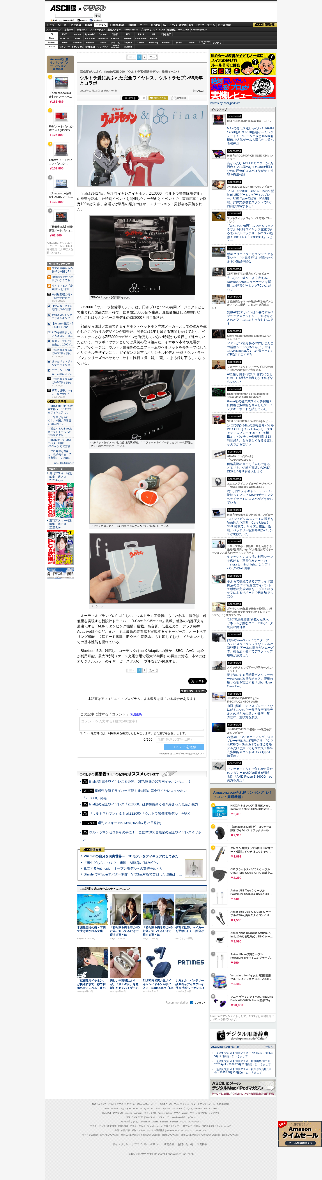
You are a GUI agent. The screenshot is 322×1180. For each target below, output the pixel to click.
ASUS (141, 34)
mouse (77, 34)
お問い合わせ (185, 1144)
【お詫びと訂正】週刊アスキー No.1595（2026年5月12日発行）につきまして (243, 1054)
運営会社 (169, 1144)
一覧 (143, 98)
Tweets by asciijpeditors (225, 103)
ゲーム (211, 24)
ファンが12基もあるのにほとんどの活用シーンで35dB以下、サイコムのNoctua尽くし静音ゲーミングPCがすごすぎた (250, 348)
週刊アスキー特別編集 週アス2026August (60, 477)
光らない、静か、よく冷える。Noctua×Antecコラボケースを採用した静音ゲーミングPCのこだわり (249, 283)
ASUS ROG (90, 38)
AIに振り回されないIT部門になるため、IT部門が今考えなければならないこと (250, 378)
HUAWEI (128, 38)
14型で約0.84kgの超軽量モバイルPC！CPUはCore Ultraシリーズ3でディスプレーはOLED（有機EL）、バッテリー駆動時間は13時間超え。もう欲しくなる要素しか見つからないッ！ (250, 435)
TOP (94, 1104)
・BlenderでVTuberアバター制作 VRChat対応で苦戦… (60, 443)
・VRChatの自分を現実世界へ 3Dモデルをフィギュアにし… (60, 409)
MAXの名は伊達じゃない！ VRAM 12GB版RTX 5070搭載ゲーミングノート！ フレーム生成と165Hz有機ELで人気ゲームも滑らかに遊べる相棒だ (250, 136)
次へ (152, 57)
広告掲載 (202, 1144)
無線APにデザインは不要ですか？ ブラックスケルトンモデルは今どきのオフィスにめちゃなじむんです (252, 317)
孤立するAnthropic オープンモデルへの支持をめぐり (123, 868)
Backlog (153, 42)
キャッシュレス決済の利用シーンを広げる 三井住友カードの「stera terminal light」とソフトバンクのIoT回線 (250, 562)
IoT (66, 24)
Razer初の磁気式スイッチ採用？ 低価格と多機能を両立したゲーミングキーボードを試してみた (251, 405)
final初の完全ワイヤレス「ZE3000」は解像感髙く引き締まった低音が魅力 (143, 804)
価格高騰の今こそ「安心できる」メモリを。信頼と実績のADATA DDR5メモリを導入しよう (250, 467)
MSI (128, 34)
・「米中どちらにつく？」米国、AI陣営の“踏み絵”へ (59, 420)
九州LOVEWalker (189, 1135)
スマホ (183, 24)
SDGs (162, 29)
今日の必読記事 (122, 1130)
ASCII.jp (63, 8)
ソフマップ (102, 47)
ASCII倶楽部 (265, 25)
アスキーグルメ (98, 29)
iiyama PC (149, 1108)
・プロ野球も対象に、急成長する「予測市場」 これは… (59, 454)
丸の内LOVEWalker (210, 1135)
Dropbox (128, 42)
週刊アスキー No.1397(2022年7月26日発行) (129, 823)
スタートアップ (196, 25)
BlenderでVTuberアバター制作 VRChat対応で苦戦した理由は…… (133, 874)
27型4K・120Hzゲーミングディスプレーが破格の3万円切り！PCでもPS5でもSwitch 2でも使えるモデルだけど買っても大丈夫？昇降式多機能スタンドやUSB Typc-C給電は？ (250, 746)
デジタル (92, 8)
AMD (77, 38)
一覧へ (269, 1046)
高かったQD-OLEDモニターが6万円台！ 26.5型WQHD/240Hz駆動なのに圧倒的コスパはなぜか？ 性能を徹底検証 (250, 168)
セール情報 (224, 24)
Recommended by (177, 1002)
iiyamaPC (90, 34)
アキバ (173, 24)
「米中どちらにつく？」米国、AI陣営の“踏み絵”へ (121, 863)
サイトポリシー (122, 1144)
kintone (90, 42)
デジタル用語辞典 (156, 1130)
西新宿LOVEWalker (150, 1135)
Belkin (153, 38)
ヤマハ (179, 42)
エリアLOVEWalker (109, 1135)
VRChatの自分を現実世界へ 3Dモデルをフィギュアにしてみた (131, 856)
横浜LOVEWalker (129, 1135)
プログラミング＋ (172, 1126)
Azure (103, 42)
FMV (64, 34)
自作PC (155, 24)
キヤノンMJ (77, 47)
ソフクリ (217, 42)
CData (141, 42)
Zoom (192, 42)
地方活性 (171, 29)
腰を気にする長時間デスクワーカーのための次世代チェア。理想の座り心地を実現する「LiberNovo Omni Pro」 (250, 680)
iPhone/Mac (117, 24)
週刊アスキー (114, 29)
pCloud (128, 47)
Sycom (102, 34)
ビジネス (76, 24)
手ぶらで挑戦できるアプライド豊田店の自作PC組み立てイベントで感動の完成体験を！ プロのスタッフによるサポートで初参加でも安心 (250, 588)
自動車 (132, 24)
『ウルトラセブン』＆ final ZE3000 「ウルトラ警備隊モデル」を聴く (140, 813)
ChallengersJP (199, 29)
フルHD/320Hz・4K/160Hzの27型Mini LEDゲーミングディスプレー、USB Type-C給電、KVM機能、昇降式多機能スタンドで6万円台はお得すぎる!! (250, 198)
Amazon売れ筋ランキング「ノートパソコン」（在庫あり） (59, 64)
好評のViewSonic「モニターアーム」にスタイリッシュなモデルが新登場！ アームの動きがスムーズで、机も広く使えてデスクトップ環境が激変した (250, 647)
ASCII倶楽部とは (64, 463)
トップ (51, 24)
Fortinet (166, 42)
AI (59, 24)
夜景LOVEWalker (170, 1135)
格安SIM (68, 29)
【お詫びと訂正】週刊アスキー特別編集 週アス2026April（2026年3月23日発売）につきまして (242, 1063)
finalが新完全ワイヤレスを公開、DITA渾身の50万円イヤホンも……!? (139, 781)
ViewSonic (141, 38)
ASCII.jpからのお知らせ (225, 1046)
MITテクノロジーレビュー (194, 1130)
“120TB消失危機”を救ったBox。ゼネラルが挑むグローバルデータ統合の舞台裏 (250, 623)
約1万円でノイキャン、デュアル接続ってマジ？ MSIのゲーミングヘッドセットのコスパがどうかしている (250, 496)
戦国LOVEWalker (230, 1135)
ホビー (144, 24)
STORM (213, 1108)
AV (164, 24)
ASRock (115, 38)
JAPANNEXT (90, 46)
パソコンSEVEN (115, 34)
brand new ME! (178, 1117)
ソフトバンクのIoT (204, 42)
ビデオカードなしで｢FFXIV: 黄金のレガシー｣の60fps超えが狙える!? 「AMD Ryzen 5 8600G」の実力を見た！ (250, 774)
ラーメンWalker (90, 1135)
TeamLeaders (130, 29)
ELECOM (64, 38)
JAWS (65, 42)
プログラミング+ (148, 29)
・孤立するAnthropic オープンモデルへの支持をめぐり (60, 432)
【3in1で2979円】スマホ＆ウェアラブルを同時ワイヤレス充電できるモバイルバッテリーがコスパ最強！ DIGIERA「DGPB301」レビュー (250, 233)
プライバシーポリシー (147, 1144)
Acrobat (77, 42)
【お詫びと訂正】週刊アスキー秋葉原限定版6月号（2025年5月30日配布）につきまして (242, 1071)
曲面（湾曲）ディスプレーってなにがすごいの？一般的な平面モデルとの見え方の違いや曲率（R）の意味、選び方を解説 (250, 711)
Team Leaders (154, 1126)
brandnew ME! (115, 47)
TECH (88, 24)
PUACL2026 (183, 29)
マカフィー (64, 47)
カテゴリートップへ (193, 691)
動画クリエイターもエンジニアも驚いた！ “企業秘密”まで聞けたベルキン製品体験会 (250, 257)
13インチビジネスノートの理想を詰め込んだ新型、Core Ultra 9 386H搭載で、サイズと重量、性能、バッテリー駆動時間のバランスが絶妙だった (250, 526)
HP (153, 34)
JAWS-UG (118, 1113)
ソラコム (115, 42)
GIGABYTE (103, 38)
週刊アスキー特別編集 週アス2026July (60, 524)
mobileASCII (172, 1130)
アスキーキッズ (54, 29)
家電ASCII (82, 29)
